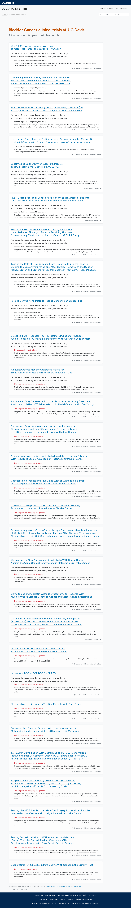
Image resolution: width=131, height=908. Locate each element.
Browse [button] (110, 8)
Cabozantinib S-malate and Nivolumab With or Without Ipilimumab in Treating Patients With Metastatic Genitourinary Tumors (48, 482)
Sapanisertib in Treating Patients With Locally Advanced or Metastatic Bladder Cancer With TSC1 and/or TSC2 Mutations (45, 730)
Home (4, 15)
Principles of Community (65, 899)
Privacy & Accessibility (47, 899)
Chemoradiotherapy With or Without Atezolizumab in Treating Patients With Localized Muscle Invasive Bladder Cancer (45, 507)
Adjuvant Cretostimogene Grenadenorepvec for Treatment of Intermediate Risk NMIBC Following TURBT (42, 371)
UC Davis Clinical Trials (14, 8)
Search (103, 8)
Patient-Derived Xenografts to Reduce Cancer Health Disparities (46, 300)
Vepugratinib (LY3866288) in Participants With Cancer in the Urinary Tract (52, 864)
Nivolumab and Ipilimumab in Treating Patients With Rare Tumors (47, 704)
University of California (84, 899)
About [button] (121, 8)
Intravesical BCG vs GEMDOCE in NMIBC (33, 673)
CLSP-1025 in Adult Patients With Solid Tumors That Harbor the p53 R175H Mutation (36, 47)
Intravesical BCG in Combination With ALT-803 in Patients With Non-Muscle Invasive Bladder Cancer (39, 650)
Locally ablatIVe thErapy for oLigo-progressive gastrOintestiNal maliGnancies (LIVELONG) (37, 165)
